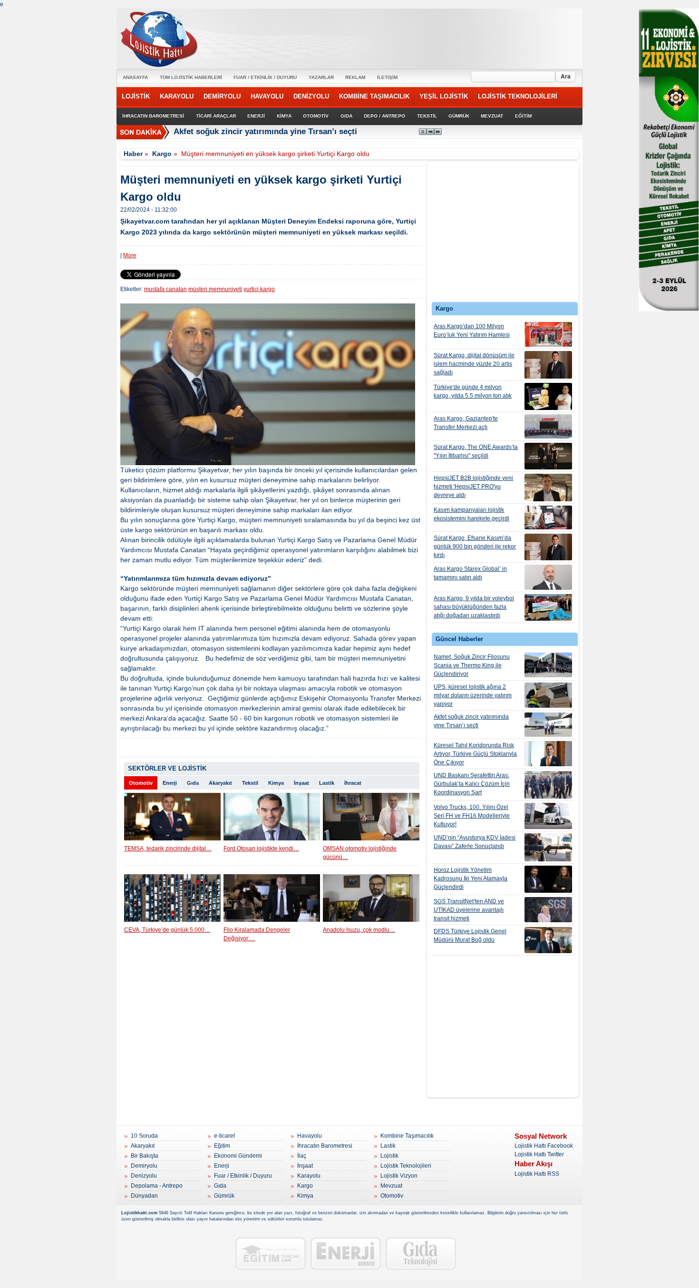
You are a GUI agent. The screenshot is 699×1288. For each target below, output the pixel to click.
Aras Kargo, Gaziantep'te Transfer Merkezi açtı (466, 422)
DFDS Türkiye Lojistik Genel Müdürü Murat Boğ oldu (470, 935)
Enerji (170, 783)
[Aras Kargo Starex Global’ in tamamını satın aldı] (548, 577)
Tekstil (250, 783)
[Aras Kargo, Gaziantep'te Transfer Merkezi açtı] (548, 426)
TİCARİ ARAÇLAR (216, 115)
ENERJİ (256, 115)
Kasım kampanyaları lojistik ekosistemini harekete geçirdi (471, 514)
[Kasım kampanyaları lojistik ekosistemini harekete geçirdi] (548, 517)
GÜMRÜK (458, 115)
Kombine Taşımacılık (407, 1135)
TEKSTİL (427, 115)
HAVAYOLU (267, 96)
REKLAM (355, 77)
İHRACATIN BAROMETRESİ (153, 115)
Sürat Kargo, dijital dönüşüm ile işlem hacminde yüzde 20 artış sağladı (474, 364)
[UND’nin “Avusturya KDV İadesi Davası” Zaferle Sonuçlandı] (548, 847)
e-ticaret (224, 1135)
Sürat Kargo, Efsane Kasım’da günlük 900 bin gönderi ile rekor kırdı (475, 546)
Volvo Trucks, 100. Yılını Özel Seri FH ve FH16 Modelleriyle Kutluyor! (472, 816)
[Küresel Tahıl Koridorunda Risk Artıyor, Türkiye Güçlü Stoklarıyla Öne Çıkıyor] (548, 753)
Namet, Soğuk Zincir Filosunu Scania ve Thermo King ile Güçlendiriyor (472, 665)
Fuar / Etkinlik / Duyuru (243, 1175)
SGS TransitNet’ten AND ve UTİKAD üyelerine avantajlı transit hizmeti (469, 910)
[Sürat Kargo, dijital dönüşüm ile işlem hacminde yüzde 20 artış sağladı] (548, 365)
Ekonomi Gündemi (238, 1155)
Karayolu (308, 1175)
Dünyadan (144, 1195)
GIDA (346, 115)
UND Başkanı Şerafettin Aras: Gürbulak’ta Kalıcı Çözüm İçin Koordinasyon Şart (472, 784)
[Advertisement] (503, 234)
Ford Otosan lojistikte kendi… (261, 848)
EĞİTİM (523, 115)
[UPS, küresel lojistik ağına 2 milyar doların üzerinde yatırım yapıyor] (548, 695)
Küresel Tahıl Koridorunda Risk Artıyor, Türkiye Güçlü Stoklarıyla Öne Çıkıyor (475, 754)
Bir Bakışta (144, 1155)
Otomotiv (141, 783)
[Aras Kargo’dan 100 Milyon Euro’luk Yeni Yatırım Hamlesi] (548, 334)
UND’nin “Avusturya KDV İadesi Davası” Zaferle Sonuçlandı (474, 841)
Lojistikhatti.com (139, 1212)
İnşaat (301, 783)
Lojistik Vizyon (398, 1175)
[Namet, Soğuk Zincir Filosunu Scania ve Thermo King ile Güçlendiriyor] (548, 665)
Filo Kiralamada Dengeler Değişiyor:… (256, 934)
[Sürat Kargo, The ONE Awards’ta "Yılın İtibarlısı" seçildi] (548, 456)
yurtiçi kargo (259, 289)
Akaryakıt (220, 783)
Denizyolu (144, 1175)
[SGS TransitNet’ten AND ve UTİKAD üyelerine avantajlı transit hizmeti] (548, 909)
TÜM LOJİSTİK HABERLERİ (191, 77)
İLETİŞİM (387, 77)
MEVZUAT (492, 115)
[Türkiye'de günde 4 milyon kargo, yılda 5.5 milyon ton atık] (548, 396)
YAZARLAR (321, 77)
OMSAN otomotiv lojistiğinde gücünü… (360, 852)
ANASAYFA (135, 77)
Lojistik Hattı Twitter (539, 1154)
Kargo (162, 153)
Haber (133, 153)
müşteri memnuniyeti (215, 289)
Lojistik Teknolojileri (405, 1165)
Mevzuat (391, 1185)
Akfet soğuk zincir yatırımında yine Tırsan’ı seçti (265, 131)
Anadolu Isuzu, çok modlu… (359, 930)
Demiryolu (144, 1165)
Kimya (276, 783)
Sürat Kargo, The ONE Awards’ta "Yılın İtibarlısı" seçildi (476, 451)
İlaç (301, 1155)
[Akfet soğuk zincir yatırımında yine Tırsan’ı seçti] (548, 724)
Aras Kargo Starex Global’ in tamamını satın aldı (470, 573)
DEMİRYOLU (222, 96)
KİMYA (284, 115)
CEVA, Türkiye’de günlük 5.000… (167, 930)
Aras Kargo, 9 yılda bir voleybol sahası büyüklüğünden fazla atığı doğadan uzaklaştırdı (474, 607)
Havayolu (309, 1135)
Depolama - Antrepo (157, 1185)
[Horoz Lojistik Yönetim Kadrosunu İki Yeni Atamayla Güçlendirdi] (548, 879)
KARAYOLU (177, 96)
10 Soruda (144, 1135)
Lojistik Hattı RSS (537, 1174)
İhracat (352, 783)
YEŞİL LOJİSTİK (443, 96)
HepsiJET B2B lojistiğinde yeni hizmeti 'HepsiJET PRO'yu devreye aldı (473, 486)
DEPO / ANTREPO (384, 115)
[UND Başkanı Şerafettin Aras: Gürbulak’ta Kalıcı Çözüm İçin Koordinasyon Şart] (548, 785)
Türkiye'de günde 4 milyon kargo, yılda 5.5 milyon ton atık (473, 391)
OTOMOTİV (316, 115)
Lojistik (389, 1155)
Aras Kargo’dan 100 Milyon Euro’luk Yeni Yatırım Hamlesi (472, 330)
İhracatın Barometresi (324, 1145)
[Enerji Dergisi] (346, 1253)
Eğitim (222, 1145)
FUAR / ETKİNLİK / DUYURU (265, 77)
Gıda (193, 783)
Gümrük (224, 1195)
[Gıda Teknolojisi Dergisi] (421, 1253)
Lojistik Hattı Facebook (544, 1145)
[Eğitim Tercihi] (270, 1253)
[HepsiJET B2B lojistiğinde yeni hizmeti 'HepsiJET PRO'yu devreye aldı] (548, 487)
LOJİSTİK (136, 96)
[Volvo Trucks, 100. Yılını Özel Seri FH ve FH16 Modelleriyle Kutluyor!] (548, 816)
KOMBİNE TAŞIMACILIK (374, 96)
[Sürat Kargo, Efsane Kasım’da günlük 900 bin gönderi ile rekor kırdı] (548, 547)
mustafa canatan (165, 289)
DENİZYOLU (311, 96)
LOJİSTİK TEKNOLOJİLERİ (517, 96)
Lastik (326, 783)
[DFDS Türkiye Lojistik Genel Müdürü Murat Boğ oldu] (548, 940)
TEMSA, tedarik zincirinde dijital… (168, 848)
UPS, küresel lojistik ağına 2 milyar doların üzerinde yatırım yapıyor (473, 695)
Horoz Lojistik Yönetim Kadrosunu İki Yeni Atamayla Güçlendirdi (470, 878)
